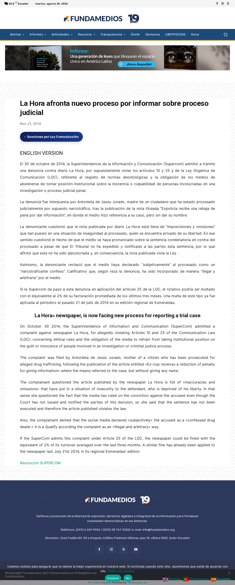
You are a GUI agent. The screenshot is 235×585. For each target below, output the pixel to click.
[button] (225, 34)
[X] (228, 3)
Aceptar (113, 578)
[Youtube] (135, 549)
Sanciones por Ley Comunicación (52, 136)
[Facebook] (217, 3)
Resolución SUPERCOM (40, 463)
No (128, 578)
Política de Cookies (120, 571)
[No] (229, 573)
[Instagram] (222, 3)
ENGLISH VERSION (41, 153)
